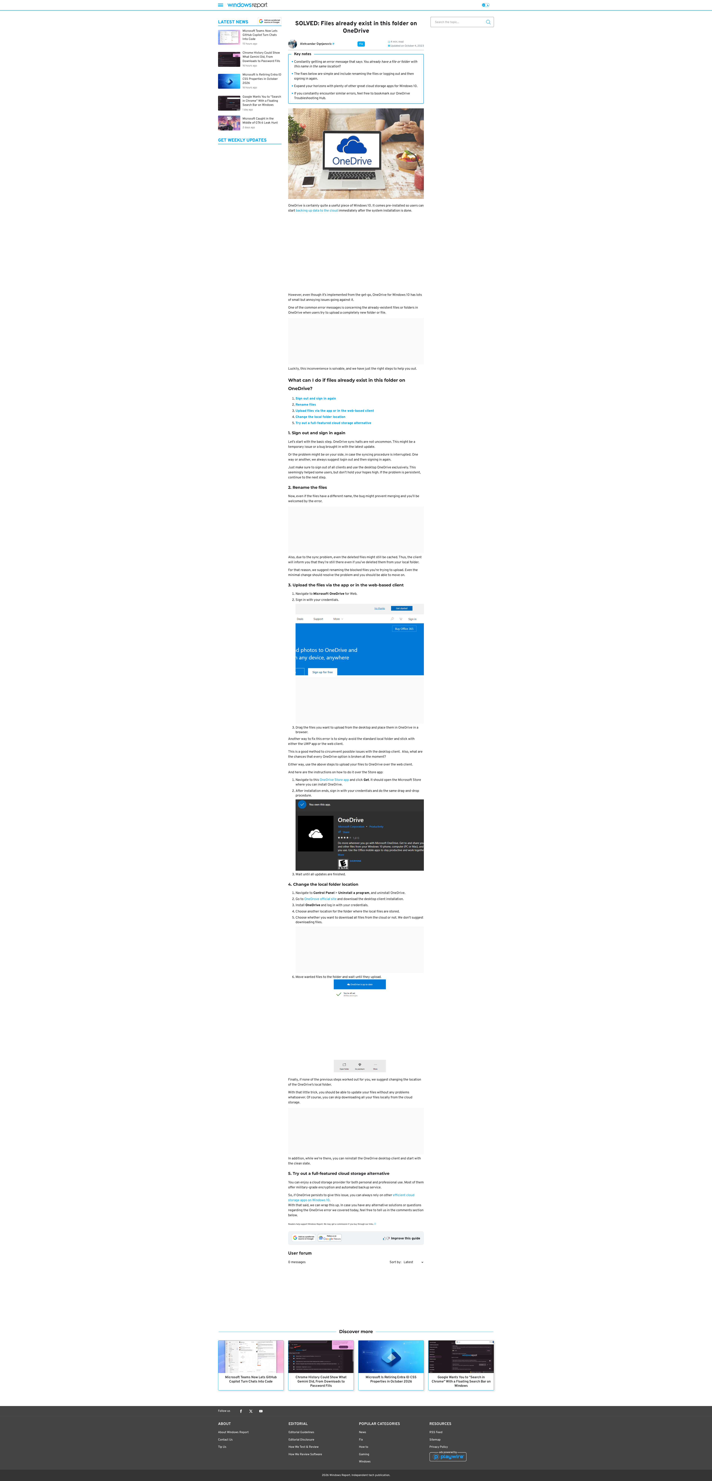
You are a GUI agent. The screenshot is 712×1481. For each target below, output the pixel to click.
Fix (361, 44)
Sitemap (435, 1440)
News (362, 1432)
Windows (365, 1462)
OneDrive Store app (334, 780)
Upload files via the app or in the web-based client (335, 411)
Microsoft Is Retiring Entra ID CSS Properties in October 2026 (391, 1379)
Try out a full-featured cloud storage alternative (333, 423)
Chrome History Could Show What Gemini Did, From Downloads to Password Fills (321, 1381)
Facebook (241, 1411)
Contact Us (225, 1440)
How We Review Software (305, 1454)
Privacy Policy (438, 1447)
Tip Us (222, 1447)
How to (363, 1447)
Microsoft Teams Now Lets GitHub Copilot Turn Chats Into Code (251, 1379)
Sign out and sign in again (316, 399)
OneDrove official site (320, 899)
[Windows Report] (247, 5)
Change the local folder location (320, 417)
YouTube (261, 1411)
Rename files (306, 405)
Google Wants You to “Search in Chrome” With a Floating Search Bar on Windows (461, 1381)
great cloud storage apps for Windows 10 (387, 86)
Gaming (364, 1454)
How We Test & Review (304, 1447)
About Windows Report (233, 1432)
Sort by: (395, 1262)
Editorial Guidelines (301, 1432)
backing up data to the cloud (317, 211)
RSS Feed (435, 1432)
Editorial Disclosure (301, 1440)
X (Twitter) (251, 1411)
